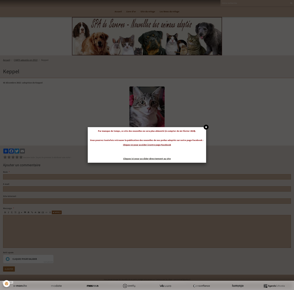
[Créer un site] (20, 286)
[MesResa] (92, 286)
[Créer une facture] (165, 286)
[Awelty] (128, 286)
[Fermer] (206, 127)
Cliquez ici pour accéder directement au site (147, 158)
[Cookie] (6, 283)
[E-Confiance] (201, 286)
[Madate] (56, 286)
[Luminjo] (237, 286)
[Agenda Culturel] (274, 286)
